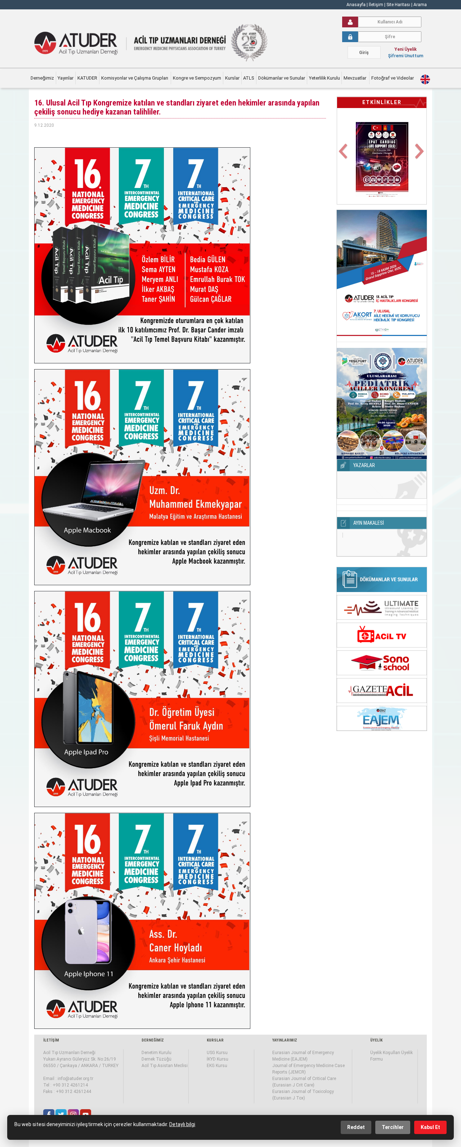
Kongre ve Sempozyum (197, 78)
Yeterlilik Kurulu (324, 78)
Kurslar (232, 78)
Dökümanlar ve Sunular (281, 78)
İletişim (376, 4)
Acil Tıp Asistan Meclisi (165, 1065)
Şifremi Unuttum (405, 55)
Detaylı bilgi (182, 1124)
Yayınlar (65, 78)
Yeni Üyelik (405, 49)
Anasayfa (356, 4)
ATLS (248, 78)
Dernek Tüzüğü (156, 1059)
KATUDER (87, 78)
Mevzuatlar (355, 78)
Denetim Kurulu (156, 1052)
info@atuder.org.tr (75, 1078)
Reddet (356, 1127)
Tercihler (393, 1127)
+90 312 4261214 (70, 1085)
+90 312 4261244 (73, 1091)
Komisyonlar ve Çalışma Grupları (135, 78)
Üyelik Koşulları (385, 1052)
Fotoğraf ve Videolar (393, 78)
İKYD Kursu (217, 1059)
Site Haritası (398, 4)
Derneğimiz (42, 78)
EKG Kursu (217, 1065)
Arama (420, 4)
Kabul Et (430, 1127)
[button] (343, 155)
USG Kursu (217, 1052)
